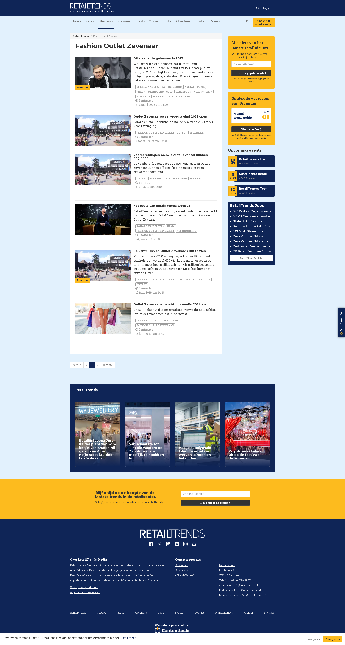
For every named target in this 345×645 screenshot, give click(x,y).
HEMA (171, 226)
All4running (186, 230)
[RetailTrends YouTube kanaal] (168, 544)
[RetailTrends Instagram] (185, 544)
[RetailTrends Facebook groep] (151, 544)
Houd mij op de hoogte (250, 73)
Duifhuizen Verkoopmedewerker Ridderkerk (253, 246)
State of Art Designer (248, 221)
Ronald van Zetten (150, 226)
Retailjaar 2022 (147, 86)
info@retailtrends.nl (245, 585)
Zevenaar (196, 132)
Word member (250, 129)
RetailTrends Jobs (251, 258)
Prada (141, 91)
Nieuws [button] (105, 21)
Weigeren (313, 639)
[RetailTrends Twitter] (159, 545)
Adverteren (183, 21)
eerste (76, 365)
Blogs (120, 612)
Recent (90, 21)
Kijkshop (143, 96)
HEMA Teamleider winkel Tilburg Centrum (253, 216)
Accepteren (332, 639)
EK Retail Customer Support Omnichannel (253, 251)
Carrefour (183, 91)
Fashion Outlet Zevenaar (171, 96)
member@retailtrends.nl (251, 595)
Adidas (189, 86)
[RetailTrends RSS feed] (177, 544)
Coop (169, 91)
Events (140, 21)
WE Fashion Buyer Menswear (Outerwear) (253, 211)
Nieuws (101, 612)
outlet (181, 132)
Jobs (168, 21)
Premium (124, 21)
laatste (108, 365)
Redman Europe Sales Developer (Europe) (253, 226)
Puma (201, 86)
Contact (201, 21)
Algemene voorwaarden (85, 592)
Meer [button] (215, 21)
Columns (141, 612)
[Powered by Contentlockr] (172, 630)
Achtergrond (172, 86)
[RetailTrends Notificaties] (194, 544)
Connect (155, 21)
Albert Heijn (203, 91)
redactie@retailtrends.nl (246, 590)
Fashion (195, 178)
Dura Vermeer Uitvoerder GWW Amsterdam (253, 236)
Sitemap (269, 612)
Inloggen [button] (266, 8)
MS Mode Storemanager (250, 231)
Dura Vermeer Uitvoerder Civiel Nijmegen (253, 241)
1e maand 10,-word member (264, 22)
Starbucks (156, 91)
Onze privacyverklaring (84, 587)
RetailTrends (81, 36)
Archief (248, 612)
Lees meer (128, 638)
